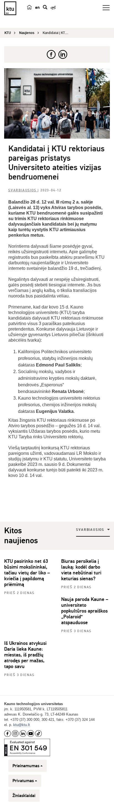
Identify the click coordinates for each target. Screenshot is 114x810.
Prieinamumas (25, 766)
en (37, 7)
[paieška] (45, 7)
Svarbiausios (23, 190)
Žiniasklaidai (23, 795)
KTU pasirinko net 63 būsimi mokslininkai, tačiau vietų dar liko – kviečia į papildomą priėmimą (27, 572)
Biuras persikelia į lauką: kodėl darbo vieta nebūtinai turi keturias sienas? (81, 570)
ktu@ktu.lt (21, 725)
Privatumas (23, 780)
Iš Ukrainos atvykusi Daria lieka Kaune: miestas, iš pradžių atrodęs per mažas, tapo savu (25, 654)
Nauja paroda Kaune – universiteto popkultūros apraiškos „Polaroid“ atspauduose (84, 611)
